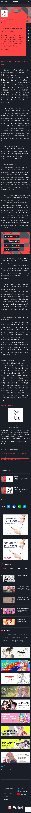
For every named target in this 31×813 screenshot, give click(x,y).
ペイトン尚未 (19, 640)
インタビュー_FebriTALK (23, 634)
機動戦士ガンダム (6, 640)
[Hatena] (27, 40)
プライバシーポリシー (9, 793)
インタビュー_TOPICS (7, 634)
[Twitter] (27, 31)
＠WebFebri (23, 791)
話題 (13, 640)
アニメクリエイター (6, 637)
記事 (10, 5)
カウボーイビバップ (6, 51)
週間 (11, 569)
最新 (4, 569)
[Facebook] (27, 34)
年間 (26, 569)
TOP (2, 5)
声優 (15, 634)
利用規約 (6, 796)
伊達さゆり (26, 637)
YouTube (23, 794)
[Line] (27, 38)
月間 (19, 569)
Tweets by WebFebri (7, 770)
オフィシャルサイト (19, 441)
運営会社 (6, 799)
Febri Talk (6, 5)
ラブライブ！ (5, 643)
